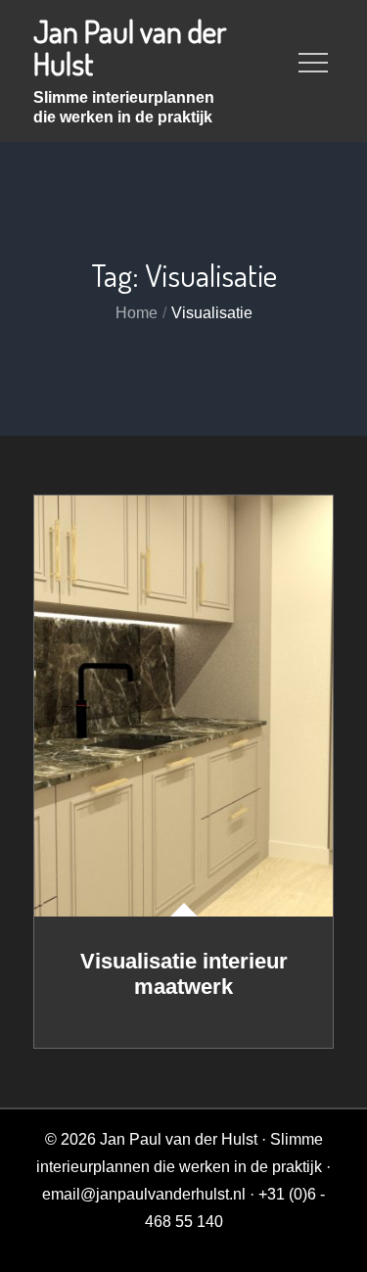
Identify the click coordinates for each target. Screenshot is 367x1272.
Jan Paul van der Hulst (129, 47)
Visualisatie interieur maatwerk (184, 974)
